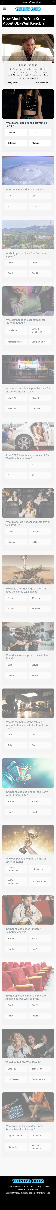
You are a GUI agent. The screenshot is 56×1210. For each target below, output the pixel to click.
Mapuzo (35, 143)
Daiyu (34, 132)
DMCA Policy (28, 1187)
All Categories (33, 1190)
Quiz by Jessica (12, 83)
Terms (46, 1187)
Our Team (21, 1190)
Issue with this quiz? (42, 83)
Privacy (38, 1187)
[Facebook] (3, 2)
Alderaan (12, 132)
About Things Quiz (14, 1187)
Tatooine (12, 143)
